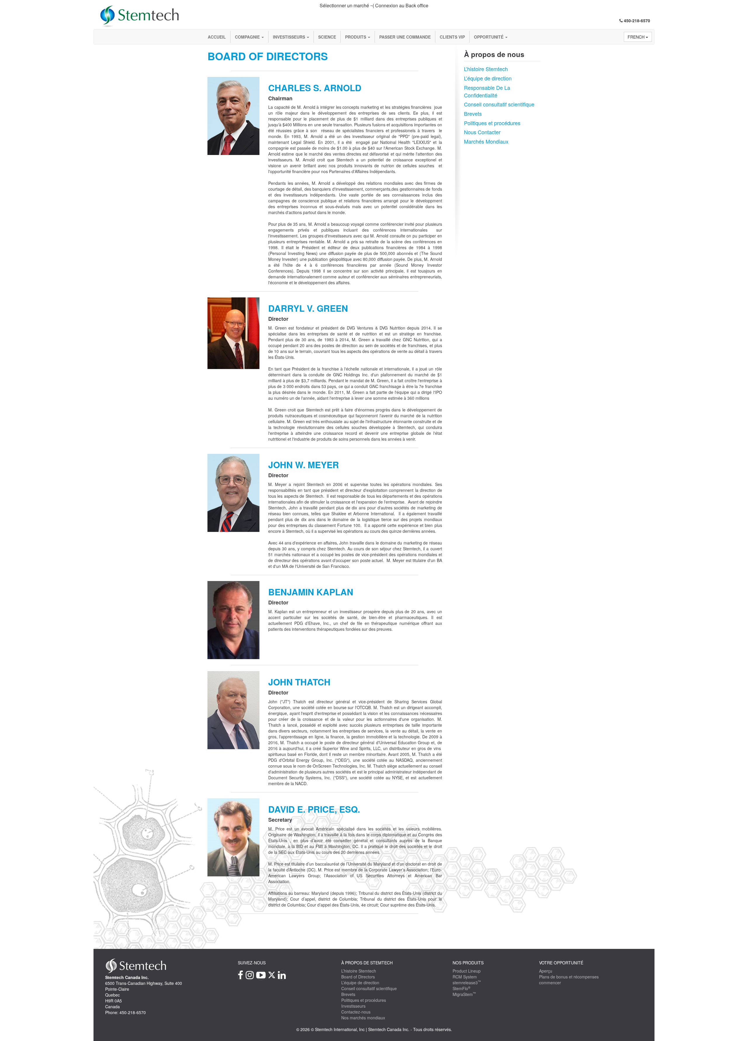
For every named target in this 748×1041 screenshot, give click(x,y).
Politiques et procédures (492, 123)
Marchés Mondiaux (486, 141)
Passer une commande (405, 37)
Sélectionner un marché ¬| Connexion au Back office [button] (374, 5)
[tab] (374, 5)
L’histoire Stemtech (486, 69)
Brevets (473, 113)
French (637, 37)
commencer (550, 982)
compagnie (248, 37)
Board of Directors (358, 977)
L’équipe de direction (488, 78)
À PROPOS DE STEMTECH (367, 963)
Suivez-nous (252, 963)
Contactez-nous (355, 1012)
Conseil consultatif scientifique (499, 104)
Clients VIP (452, 37)
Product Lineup (467, 971)
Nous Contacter (482, 132)
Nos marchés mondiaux (363, 1018)
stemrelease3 (467, 982)
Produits (356, 37)
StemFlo (461, 988)
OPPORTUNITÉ (489, 37)
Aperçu (545, 971)
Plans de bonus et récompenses (569, 977)
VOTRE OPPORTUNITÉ (561, 963)
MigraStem (464, 994)
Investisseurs (289, 37)
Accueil (217, 37)
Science (327, 37)
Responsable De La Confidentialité (487, 91)
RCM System (465, 977)
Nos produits (468, 963)
